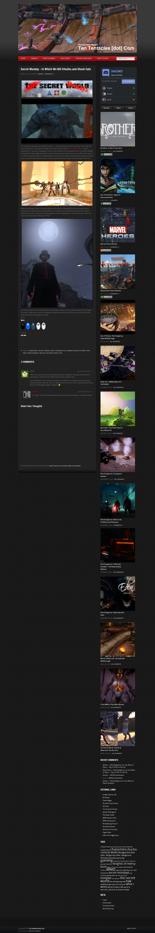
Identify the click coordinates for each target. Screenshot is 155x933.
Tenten (34, 392)
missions (103, 870)
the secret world (52, 353)
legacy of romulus (112, 867)
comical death (49, 350)
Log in (105, 900)
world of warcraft (115, 887)
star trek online (119, 875)
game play (121, 858)
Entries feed (107, 903)
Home (23, 58)
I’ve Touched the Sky (110, 809)
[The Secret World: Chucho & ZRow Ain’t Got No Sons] (118, 716)
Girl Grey (106, 806)
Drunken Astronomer (110, 803)
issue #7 (109, 864)
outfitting (126, 870)
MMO (25, 353)
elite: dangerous (108, 855)
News (118, 108)
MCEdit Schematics (117, 775)
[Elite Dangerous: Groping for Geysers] (118, 442)
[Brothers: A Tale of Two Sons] (118, 117)
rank (135, 870)
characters (33, 350)
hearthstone (117, 861)
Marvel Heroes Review (109, 244)
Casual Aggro (107, 800)
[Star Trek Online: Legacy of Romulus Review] (118, 163)
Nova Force (107, 770)
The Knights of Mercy (75, 149)
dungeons (59, 350)
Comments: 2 (49, 74)
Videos (130, 108)
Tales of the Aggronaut (111, 835)
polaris (131, 870)
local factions (128, 867)
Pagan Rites (107, 832)
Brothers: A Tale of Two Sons (111, 148)
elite (65, 350)
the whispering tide (118, 881)
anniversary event (116, 847)
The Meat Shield (108, 815)
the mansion (116, 878)
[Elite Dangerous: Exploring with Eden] (118, 581)
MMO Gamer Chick (109, 818)
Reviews (106, 108)
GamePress (37, 931)
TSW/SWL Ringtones (84, 58)
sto (126, 875)
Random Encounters (110, 829)
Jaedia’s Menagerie (109, 812)
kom (88, 350)
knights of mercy (80, 350)
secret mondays (33, 353)
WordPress (31, 931)
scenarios (104, 873)
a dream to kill (105, 847)
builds (124, 847)
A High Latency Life (109, 795)
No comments (118, 151)
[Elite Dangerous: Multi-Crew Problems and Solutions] (118, 488)
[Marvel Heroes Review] (118, 212)
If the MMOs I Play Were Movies (112, 704)
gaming (70, 350)
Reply (91, 371)
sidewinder (111, 875)
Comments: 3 (114, 294)
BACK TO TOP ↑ (132, 928)
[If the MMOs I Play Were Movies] (118, 673)
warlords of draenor (118, 884)
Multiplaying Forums (110, 824)
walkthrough (106, 884)
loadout (120, 867)
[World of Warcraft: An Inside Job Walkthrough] (118, 627)
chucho (40, 350)
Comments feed (108, 906)
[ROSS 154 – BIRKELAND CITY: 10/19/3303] (118, 350)
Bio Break (106, 797)
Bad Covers (65, 58)
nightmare (119, 870)
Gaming (34, 58)
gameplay (113, 858)
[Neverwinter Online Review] (118, 259)
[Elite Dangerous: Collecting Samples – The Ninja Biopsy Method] (118, 533)
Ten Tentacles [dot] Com (36, 928)
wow (127, 889)
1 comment (114, 200)
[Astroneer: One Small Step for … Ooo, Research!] (118, 396)
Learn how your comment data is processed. (65, 466)
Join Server (128, 81)
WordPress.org (108, 909)
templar (42, 353)
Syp (54, 146)
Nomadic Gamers (109, 826)
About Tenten (102, 58)
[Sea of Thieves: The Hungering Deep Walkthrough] (118, 304)
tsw (60, 353)
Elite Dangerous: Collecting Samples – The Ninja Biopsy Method (111, 566)
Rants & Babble (49, 58)
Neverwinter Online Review (111, 291)
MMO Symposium (109, 821)
